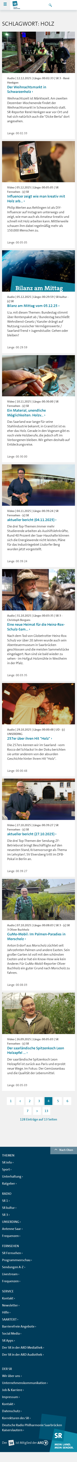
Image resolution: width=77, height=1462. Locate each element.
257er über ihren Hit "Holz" (28, 738)
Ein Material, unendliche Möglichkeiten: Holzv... (26, 413)
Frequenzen (10, 1236)
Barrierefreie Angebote (18, 1326)
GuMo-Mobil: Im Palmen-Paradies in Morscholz (36, 936)
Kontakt (7, 1298)
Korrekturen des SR (15, 1418)
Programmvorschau (16, 1260)
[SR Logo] (16, 5)
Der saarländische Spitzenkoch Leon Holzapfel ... (35, 1050)
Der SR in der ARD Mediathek (22, 1348)
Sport (6, 1169)
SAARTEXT (9, 1319)
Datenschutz (11, 1411)
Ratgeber (8, 1184)
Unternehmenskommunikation (24, 1383)
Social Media (11, 1333)
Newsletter (10, 1305)
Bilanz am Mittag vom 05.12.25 (32, 305)
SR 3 (5, 1215)
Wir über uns (11, 1376)
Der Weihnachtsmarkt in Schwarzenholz (26, 89)
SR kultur (8, 1208)
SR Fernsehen (11, 1253)
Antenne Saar (11, 1229)
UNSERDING (10, 1222)
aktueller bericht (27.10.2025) (30, 834)
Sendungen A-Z (13, 1267)
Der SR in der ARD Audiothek (22, 1355)
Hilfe (5, 1312)
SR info (7, 1162)
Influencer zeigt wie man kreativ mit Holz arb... (36, 199)
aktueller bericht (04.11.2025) (30, 519)
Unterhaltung (11, 1176)
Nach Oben (66, 1150)
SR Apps (7, 1341)
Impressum (10, 1397)
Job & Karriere (12, 1390)
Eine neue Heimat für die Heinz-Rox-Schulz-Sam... (36, 627)
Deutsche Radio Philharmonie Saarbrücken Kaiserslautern (32, 1427)
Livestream (10, 1274)
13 (46, 1111)
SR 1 (5, 1201)
